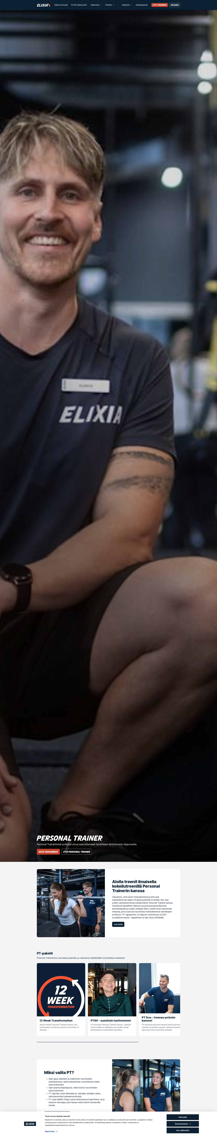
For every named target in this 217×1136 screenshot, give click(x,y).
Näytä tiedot (50, 1131)
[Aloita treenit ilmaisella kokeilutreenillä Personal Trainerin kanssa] (71, 903)
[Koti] (43, 5)
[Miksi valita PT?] (146, 1093)
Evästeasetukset (181, 1124)
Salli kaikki (183, 1117)
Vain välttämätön (182, 1130)
